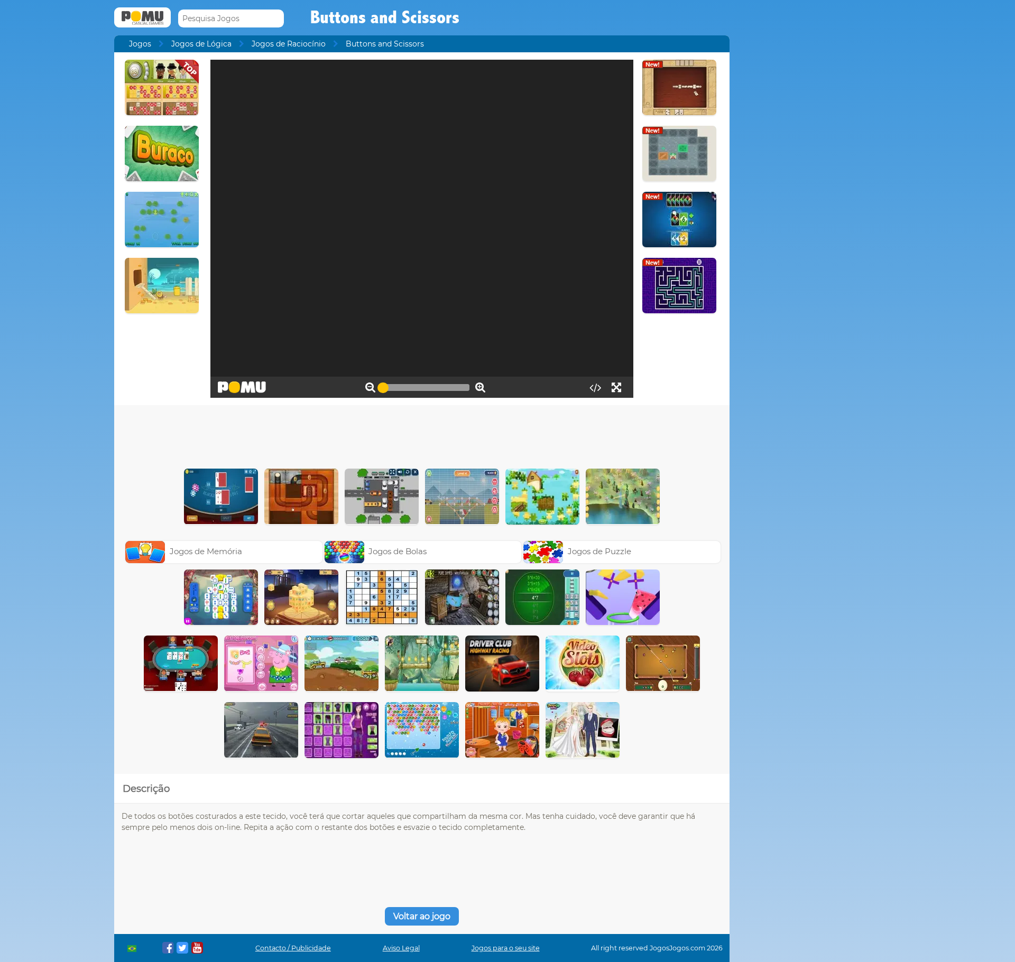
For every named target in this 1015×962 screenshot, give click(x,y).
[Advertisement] (421, 434)
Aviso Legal (401, 948)
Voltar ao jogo (421, 916)
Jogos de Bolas (397, 551)
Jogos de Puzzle (599, 551)
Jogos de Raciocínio (289, 44)
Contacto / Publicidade (293, 948)
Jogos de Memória (206, 551)
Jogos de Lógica (201, 44)
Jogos (140, 44)
